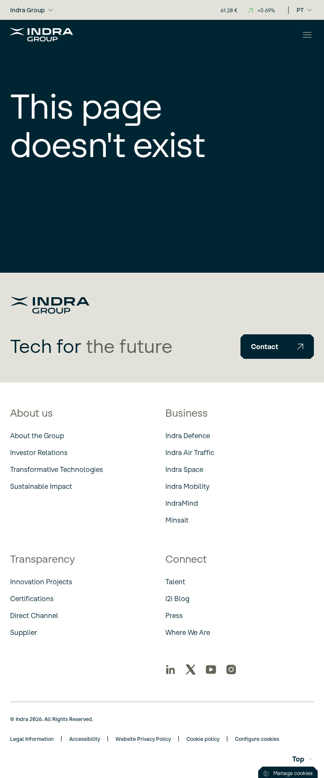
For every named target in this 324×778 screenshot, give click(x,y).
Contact (264, 346)
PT (300, 10)
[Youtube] (211, 669)
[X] (191, 669)
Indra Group (27, 10)
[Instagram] (231, 669)
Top (298, 759)
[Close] (307, 34)
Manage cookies (293, 773)
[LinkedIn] (170, 669)
